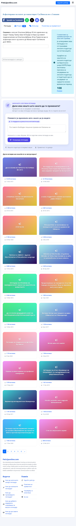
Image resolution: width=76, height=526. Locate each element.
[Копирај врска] (42, 20)
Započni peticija (62, 3)
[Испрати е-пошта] (37, 20)
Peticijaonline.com (9, 3)
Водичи (6, 476)
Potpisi (20, 26)
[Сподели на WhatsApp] (27, 20)
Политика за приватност (51, 26)
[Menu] (73, 3)
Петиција (7, 26)
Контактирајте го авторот (13, 59)
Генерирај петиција (20, 140)
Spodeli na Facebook (15, 20)
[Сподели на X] (32, 20)
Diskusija (34, 26)
